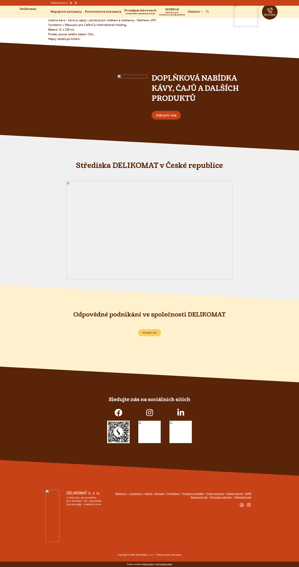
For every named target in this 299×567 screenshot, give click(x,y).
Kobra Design (148, 564)
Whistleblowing (242, 497)
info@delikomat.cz (59, 2)
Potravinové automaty (103, 11)
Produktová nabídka (193, 493)
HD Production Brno (164, 564)
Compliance (135, 493)
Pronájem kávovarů (140, 10)
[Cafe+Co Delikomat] (32, 14)
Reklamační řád (199, 497)
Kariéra (148, 493)
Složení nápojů (234, 493)
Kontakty (160, 493)
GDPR (248, 493)
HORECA (172, 9)
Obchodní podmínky (221, 497)
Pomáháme (173, 493)
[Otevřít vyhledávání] (207, 12)
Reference (121, 493)
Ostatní (194, 11)
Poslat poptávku (215, 493)
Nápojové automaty (66, 11)
